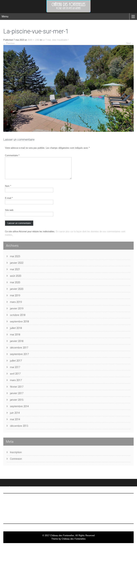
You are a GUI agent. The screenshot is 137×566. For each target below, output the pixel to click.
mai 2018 (15, 334)
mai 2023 (15, 256)
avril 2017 (15, 373)
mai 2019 (15, 295)
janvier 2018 (16, 341)
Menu (5, 16)
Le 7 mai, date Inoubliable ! (55, 40)
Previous (9, 43)
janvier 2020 (16, 288)
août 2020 (15, 275)
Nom (8, 186)
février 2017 (16, 386)
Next (130, 43)
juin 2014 (15, 412)
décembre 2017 (19, 347)
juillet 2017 (16, 360)
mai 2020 (15, 282)
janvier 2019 (16, 308)
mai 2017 (15, 367)
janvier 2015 (16, 399)
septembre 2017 (19, 354)
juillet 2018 (16, 328)
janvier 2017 (16, 393)
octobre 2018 (17, 315)
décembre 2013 (19, 425)
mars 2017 (16, 380)
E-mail (9, 198)
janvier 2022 (16, 262)
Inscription (16, 452)
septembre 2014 (19, 406)
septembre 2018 (19, 321)
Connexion (16, 458)
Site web (9, 210)
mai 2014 (15, 419)
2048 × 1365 (33, 40)
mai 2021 (15, 269)
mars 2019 (16, 301)
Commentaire (12, 155)
